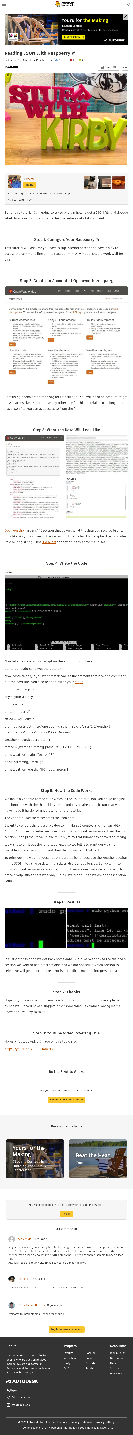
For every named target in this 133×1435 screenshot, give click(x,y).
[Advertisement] (66, 29)
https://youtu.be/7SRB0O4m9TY (29, 1049)
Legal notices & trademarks (96, 1428)
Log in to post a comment (66, 1329)
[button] (4, 4)
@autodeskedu (20, 1405)
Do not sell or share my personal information (50, 1428)
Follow (29, 185)
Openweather (15, 530)
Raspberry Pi (44, 60)
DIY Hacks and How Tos (31, 1305)
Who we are (117, 1373)
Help (113, 1363)
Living (89, 1358)
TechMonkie (24, 1239)
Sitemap (115, 1368)
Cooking (91, 1353)
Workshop (70, 1358)
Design (68, 1363)
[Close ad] (125, 17)
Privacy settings (105, 1422)
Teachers (91, 1368)
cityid (79, 682)
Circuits (27, 60)
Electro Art (23, 1279)
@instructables (20, 1397)
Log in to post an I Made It (66, 1099)
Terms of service (58, 1422)
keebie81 (13, 60)
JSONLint (49, 542)
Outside (90, 1363)
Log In (67, 1214)
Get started (117, 1358)
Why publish (118, 1353)
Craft (67, 1368)
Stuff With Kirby (22, 200)
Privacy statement (81, 1422)
